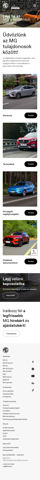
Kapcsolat (10, 295)
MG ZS (5, 360)
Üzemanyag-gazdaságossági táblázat (15, 419)
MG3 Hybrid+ (7, 377)
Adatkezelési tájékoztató (11, 439)
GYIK (4, 436)
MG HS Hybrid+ (8, 369)
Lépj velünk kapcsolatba (11, 447)
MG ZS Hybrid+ (8, 363)
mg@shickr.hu (7, 466)
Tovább (31, 115)
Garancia (6, 405)
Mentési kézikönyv (9, 416)
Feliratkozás (11, 334)
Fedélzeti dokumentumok (11, 414)
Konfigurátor (7, 397)
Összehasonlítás (8, 394)
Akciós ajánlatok (8, 391)
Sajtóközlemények (9, 430)
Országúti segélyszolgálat (11, 408)
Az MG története (8, 428)
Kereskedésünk (8, 450)
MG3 (4, 374)
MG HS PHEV (7, 371)
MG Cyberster (7, 383)
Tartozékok (6, 411)
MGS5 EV (6, 380)
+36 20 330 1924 (8, 464)
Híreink (5, 433)
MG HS (5, 366)
